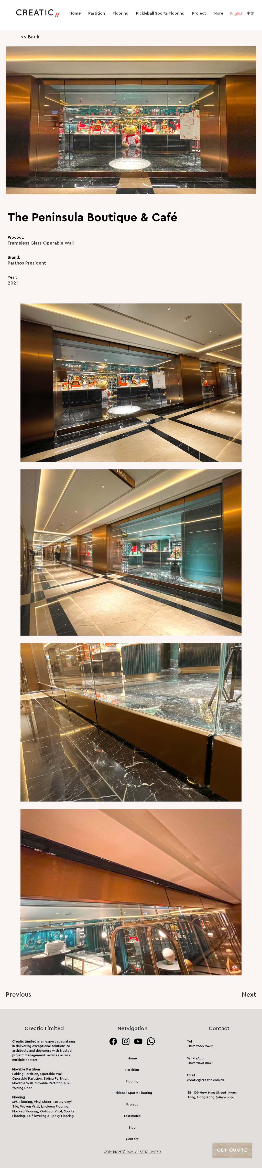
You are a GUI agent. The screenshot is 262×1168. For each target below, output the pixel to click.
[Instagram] (126, 1041)
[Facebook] (113, 1041)
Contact (132, 1139)
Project (132, 1104)
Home (132, 1058)
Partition (132, 1069)
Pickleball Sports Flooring (132, 1093)
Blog (132, 1127)
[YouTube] (138, 1041)
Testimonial (132, 1116)
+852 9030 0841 (200, 1063)
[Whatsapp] (151, 1041)
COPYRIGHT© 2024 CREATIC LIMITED (132, 1151)
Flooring (132, 1081)
